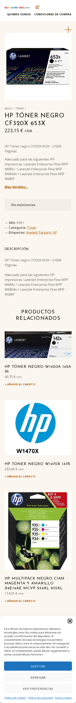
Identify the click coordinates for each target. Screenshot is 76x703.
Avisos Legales (63, 698)
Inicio (8, 108)
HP (54, 232)
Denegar (38, 677)
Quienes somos (19, 14)
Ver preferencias (38, 689)
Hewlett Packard (38, 232)
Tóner (19, 108)
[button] (70, 621)
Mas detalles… (16, 187)
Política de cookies (15, 698)
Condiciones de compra (52, 14)
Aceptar (38, 666)
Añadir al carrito (21, 384)
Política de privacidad (40, 698)
